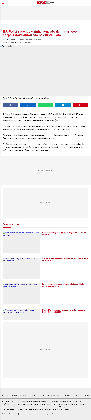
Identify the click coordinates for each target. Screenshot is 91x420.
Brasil (34, 395)
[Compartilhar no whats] (45, 105)
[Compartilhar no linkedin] (28, 105)
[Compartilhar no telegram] (63, 105)
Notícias (12, 27)
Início (4, 27)
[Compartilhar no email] (80, 105)
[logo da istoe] (45, 2)
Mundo (25, 395)
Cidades (67, 395)
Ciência (77, 395)
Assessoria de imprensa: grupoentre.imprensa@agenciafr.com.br (42, 414)
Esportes (15, 395)
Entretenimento (54, 395)
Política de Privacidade (9, 414)
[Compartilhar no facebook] (10, 105)
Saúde (86, 395)
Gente (42, 395)
